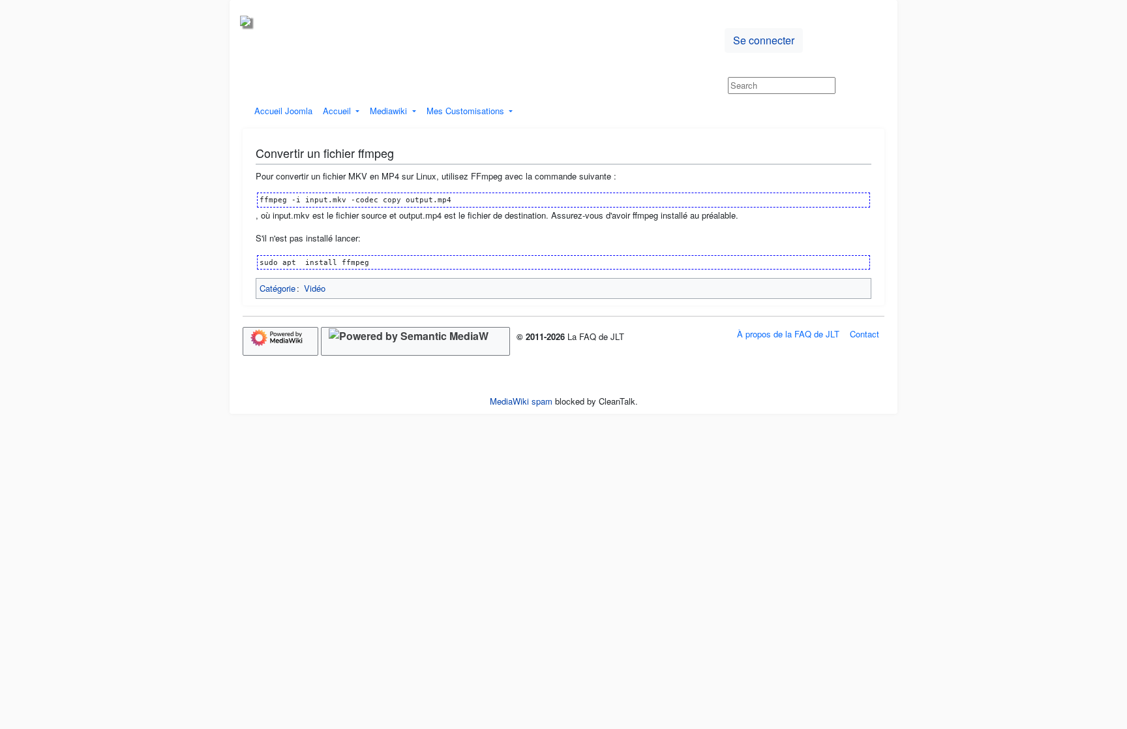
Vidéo (314, 288)
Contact (864, 334)
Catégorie (277, 288)
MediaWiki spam (521, 401)
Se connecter (763, 40)
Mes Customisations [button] (467, 110)
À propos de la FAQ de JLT (788, 334)
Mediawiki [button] (390, 110)
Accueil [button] (338, 110)
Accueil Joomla (283, 110)
